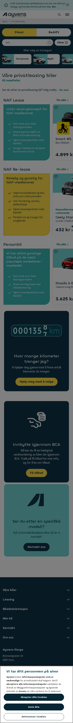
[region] (36, 694)
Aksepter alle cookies (34, 697)
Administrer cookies (34, 716)
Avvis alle (33, 707)
